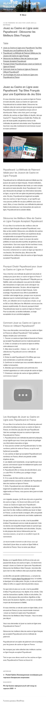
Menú (24, 15)
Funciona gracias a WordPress (13, 701)
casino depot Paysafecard (21, 578)
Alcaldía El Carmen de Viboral (21, 4)
